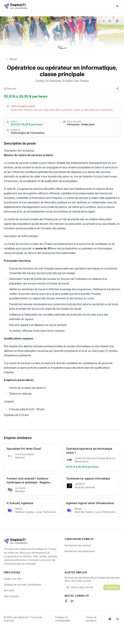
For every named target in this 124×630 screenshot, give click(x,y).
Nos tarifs (9, 590)
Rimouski (11, 88)
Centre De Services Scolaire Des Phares (62, 80)
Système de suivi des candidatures (22, 584)
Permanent (73, 124)
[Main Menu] (117, 6)
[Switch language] (109, 619)
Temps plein (88, 124)
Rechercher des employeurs (80, 551)
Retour (13, 59)
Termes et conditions (90, 619)
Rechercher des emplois (78, 545)
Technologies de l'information (27, 132)
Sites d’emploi (11, 596)
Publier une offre (13, 578)
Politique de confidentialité (62, 619)
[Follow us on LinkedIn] (72, 601)
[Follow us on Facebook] (66, 601)
